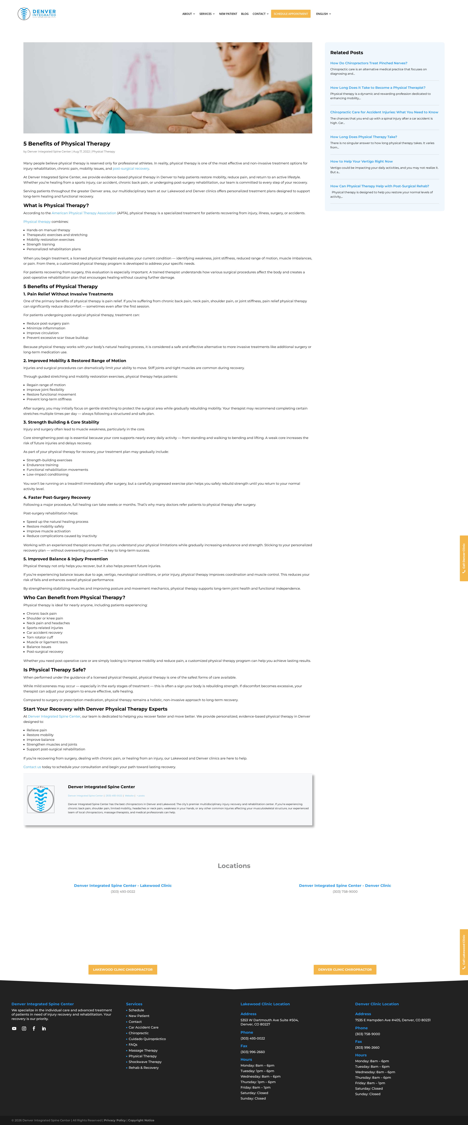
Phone (247, 1032)
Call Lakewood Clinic (464, 950)
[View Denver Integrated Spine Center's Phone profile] (61, 817)
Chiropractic (139, 1033)
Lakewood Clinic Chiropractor (123, 969)
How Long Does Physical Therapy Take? (363, 137)
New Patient (139, 1016)
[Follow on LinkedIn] (44, 1028)
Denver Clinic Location (377, 1004)
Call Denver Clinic (464, 556)
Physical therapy (37, 222)
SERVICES (205, 13)
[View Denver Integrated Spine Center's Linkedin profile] (61, 799)
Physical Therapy (103, 151)
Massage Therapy (143, 1050)
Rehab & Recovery (144, 1068)
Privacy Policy (115, 1120)
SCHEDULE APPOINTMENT (291, 14)
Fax (244, 1046)
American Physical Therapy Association (84, 213)
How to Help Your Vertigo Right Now (361, 161)
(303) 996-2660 (253, 1052)
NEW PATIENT (228, 13)
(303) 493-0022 (114, 795)
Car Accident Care (143, 1027)
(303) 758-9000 (345, 892)
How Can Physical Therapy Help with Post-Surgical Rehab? (379, 186)
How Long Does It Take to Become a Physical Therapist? (377, 88)
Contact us (32, 767)
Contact (135, 1022)
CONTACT (259, 13)
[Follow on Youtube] (14, 1028)
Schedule (136, 1010)
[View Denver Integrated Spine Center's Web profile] (61, 808)
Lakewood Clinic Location (265, 1004)
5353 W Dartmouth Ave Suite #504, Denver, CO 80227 (270, 1022)
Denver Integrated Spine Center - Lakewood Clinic (123, 885)
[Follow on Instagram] (24, 1028)
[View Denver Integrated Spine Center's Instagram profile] (61, 790)
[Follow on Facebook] (34, 1028)
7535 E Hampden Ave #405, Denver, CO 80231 (393, 1020)
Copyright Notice (141, 1120)
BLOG (245, 13)
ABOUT (187, 13)
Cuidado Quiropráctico (147, 1039)
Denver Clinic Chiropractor (345, 969)
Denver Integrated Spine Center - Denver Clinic (345, 885)
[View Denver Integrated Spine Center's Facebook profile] (61, 782)
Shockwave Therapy (145, 1062)
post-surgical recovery (131, 169)
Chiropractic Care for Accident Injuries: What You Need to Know (384, 112)
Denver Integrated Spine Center (49, 151)
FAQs (133, 1045)
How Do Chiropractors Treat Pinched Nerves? (368, 63)
